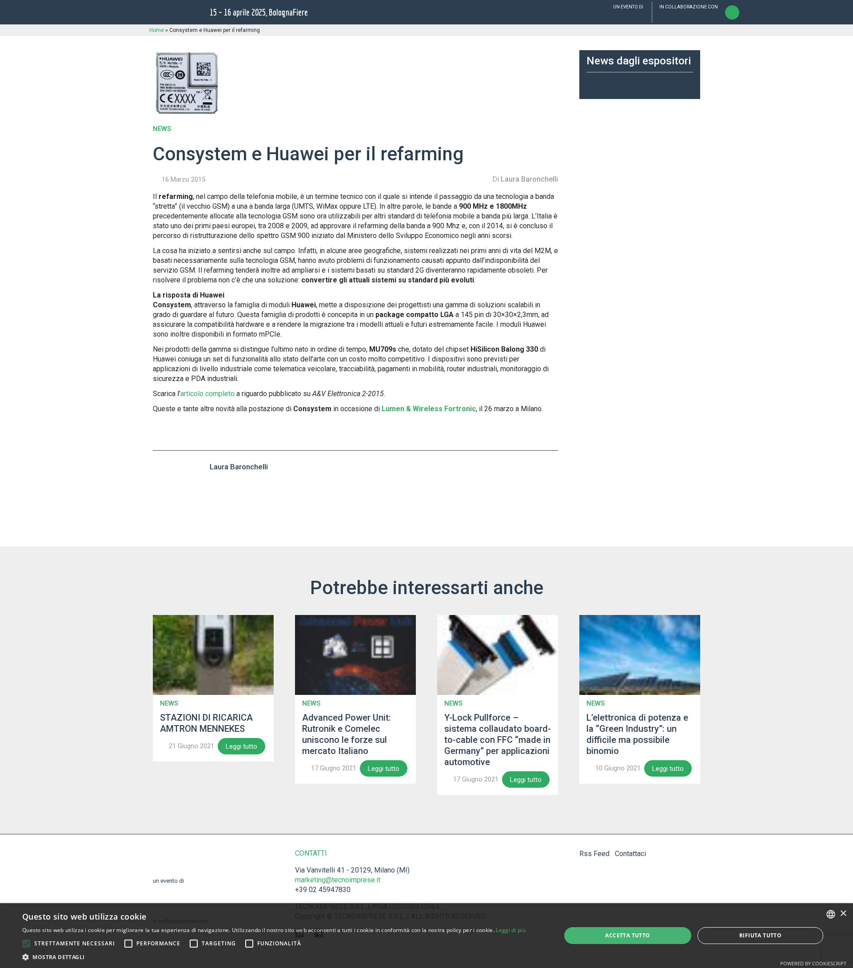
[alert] (426, 935)
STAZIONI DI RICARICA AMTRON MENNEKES (206, 723)
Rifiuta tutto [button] (760, 935)
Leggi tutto (241, 746)
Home (156, 30)
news (162, 129)
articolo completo (207, 393)
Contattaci (630, 853)
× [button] (843, 913)
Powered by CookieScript (813, 963)
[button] (26, 943)
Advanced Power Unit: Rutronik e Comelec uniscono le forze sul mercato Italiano (346, 734)
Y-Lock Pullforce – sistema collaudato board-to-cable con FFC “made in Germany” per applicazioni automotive (497, 739)
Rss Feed (594, 853)
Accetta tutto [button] (627, 935)
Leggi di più (511, 930)
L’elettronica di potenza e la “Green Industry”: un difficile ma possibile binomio (637, 734)
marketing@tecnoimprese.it (337, 880)
